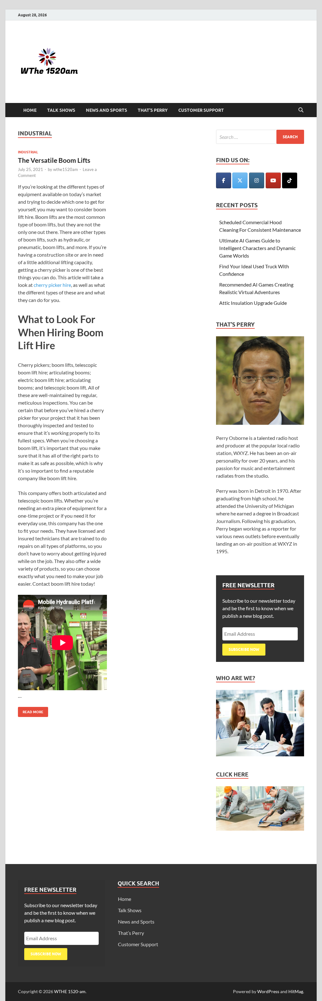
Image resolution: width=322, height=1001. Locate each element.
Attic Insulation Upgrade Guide (253, 303)
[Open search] (301, 110)
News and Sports (106, 110)
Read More (30, 710)
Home (29, 110)
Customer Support (201, 110)
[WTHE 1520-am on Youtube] (273, 180)
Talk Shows (61, 110)
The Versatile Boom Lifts (54, 160)
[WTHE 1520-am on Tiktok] (289, 180)
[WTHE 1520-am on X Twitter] (239, 180)
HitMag (295, 991)
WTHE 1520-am (70, 991)
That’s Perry (153, 110)
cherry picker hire (52, 285)
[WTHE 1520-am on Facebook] (223, 180)
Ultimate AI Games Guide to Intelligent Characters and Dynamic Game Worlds (257, 248)
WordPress (268, 991)
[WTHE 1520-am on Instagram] (256, 180)
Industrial (28, 152)
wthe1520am (65, 169)
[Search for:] (260, 137)
